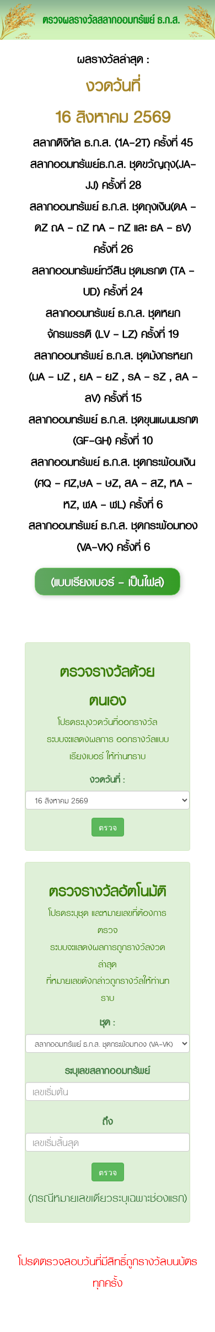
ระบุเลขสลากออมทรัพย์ (107, 1070)
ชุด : (107, 1021)
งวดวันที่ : (107, 778)
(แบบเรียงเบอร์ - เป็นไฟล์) (107, 581)
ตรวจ (108, 827)
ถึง (108, 1120)
